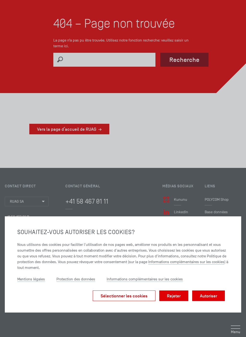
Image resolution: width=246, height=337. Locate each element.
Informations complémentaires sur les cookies (186, 262)
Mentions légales (31, 279)
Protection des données (75, 279)
